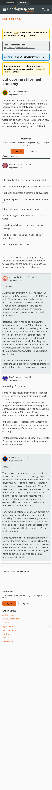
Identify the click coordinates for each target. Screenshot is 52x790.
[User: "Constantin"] (5, 278)
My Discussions (9, 630)
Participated (7, 641)
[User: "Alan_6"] (5, 165)
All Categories (8, 615)
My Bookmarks (26, 626)
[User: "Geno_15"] (5, 459)
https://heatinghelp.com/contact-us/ (19, 47)
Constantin (14, 277)
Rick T (11, 377)
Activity (5, 622)
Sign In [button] (17, 151)
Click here (8, 57)
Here (16, 32)
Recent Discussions (10, 618)
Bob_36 (12, 91)
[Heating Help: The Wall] (20, 9)
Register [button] (33, 151)
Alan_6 (12, 164)
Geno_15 (12, 457)
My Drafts (26, 634)
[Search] (43, 9)
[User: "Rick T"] (5, 378)
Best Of (5, 637)
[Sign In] (48, 9)
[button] (48, 82)
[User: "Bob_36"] (5, 92)
